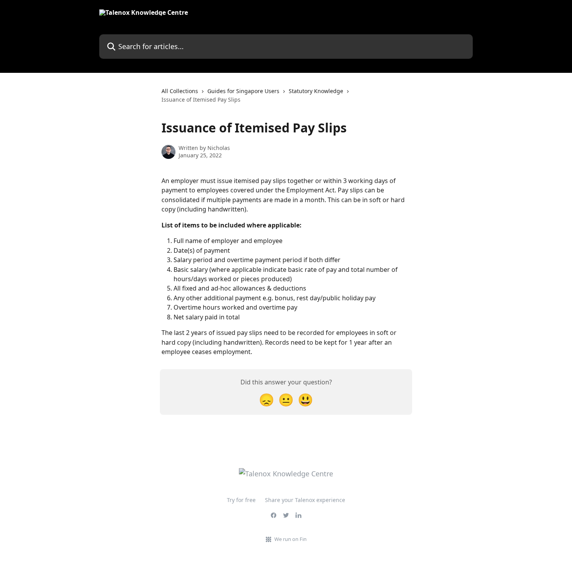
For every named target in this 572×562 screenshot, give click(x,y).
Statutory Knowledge (316, 91)
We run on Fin (290, 539)
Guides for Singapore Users (243, 91)
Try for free (241, 500)
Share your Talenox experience (305, 500)
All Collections (179, 91)
